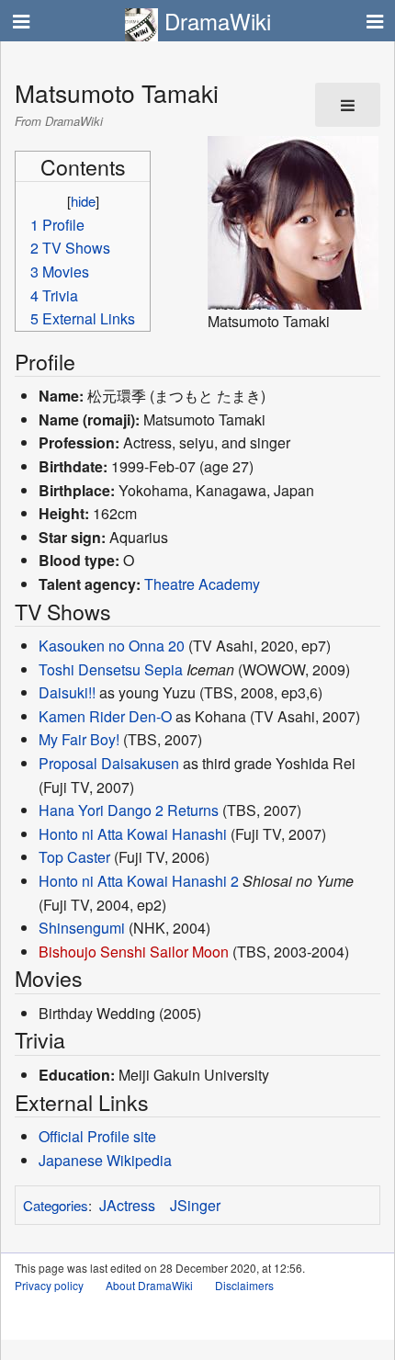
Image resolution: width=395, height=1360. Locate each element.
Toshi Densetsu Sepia (111, 669)
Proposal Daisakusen (109, 763)
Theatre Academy (202, 584)
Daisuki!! (67, 692)
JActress (127, 1205)
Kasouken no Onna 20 (112, 645)
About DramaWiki (149, 1285)
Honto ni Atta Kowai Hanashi (133, 833)
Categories (55, 1205)
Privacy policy (49, 1285)
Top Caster (74, 856)
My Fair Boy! (79, 739)
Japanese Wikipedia (105, 1160)
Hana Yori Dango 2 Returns (129, 810)
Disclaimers (244, 1285)
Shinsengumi (82, 927)
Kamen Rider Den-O (105, 716)
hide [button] (83, 200)
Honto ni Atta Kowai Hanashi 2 (139, 880)
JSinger (195, 1205)
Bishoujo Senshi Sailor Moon (134, 951)
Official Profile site (97, 1136)
